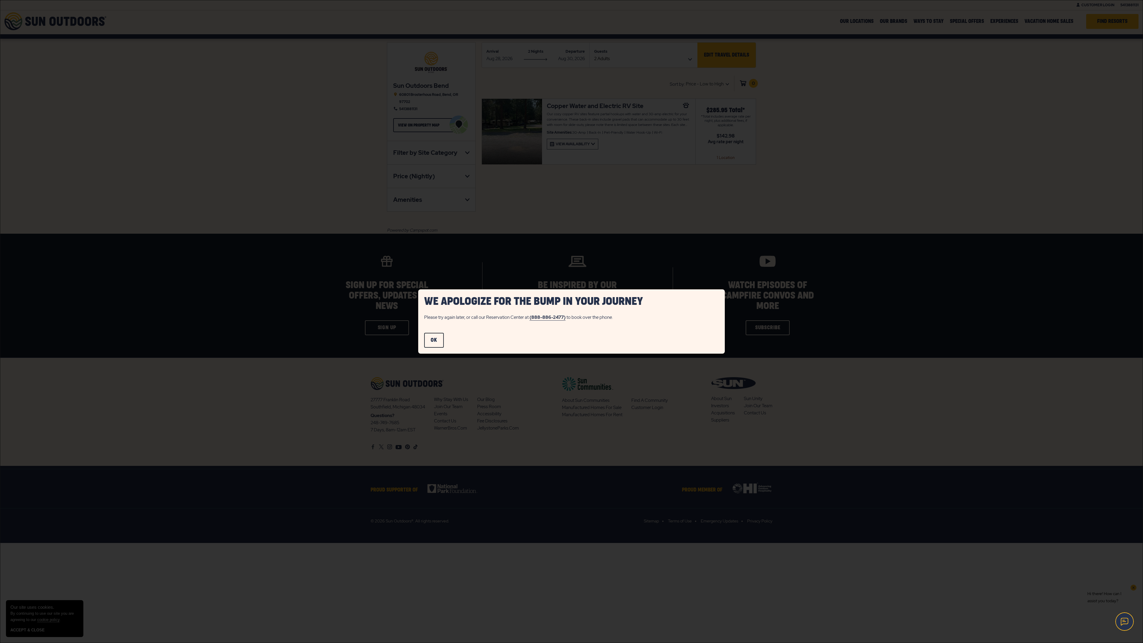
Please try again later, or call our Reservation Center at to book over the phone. (518, 317)
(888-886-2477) (548, 317)
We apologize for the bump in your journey (533, 301)
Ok (437, 343)
